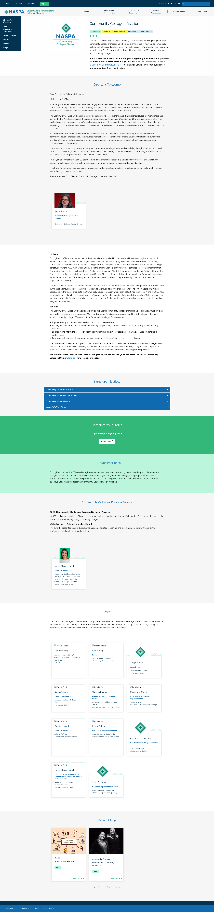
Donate (31, 4)
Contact (37, 909)
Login (43, 4)
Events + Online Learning (133, 11)
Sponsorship (49, 909)
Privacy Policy (9, 909)
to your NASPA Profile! (110, 65)
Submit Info (106, 441)
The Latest (202, 12)
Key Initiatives (179, 12)
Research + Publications (156, 11)
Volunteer (18, 4)
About (86, 12)
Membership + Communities (109, 11)
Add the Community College (150, 62)
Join (7, 4)
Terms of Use (24, 909)
